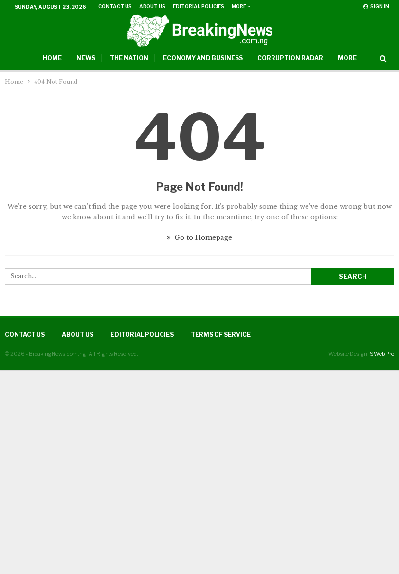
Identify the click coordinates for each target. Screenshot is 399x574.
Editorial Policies (198, 6)
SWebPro (382, 353)
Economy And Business (203, 58)
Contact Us (115, 6)
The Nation (129, 58)
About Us (152, 6)
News (85, 58)
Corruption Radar (290, 58)
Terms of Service (221, 334)
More (239, 6)
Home (52, 58)
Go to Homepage (202, 237)
